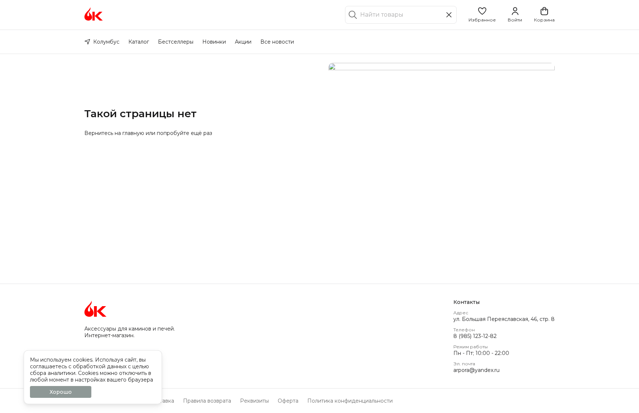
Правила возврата (207, 400)
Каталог (138, 41)
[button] (482, 15)
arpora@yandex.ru (476, 370)
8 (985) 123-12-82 (475, 336)
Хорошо (61, 392)
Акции (243, 41)
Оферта (288, 400)
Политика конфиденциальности (350, 400)
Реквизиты (254, 400)
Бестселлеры (175, 41)
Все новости (277, 41)
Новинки (214, 41)
